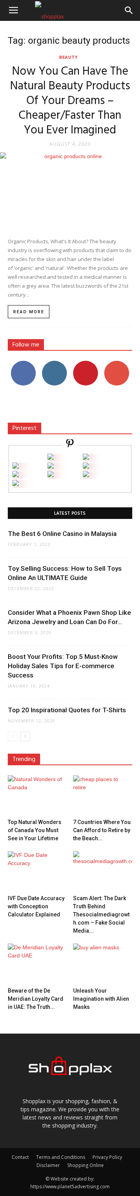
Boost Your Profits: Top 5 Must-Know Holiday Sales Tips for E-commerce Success (63, 666)
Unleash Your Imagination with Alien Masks (101, 999)
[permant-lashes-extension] (50, 475)
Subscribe (117, 364)
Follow (55, 364)
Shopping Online (85, 1165)
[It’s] (15, 475)
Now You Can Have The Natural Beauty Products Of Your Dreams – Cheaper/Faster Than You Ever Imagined (70, 101)
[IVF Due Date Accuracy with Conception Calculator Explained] (37, 871)
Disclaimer (48, 1165)
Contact (20, 1157)
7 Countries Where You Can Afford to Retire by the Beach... (102, 830)
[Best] (86, 475)
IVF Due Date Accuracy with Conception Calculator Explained (36, 906)
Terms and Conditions (60, 1157)
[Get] (86, 457)
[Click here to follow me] (70, 444)
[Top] (15, 484)
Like (23, 364)
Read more (28, 311)
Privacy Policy (107, 1157)
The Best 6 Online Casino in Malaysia (62, 533)
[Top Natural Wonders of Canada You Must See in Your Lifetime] (37, 795)
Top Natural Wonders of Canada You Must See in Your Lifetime (34, 830)
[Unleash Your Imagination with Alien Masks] (103, 963)
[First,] (15, 466)
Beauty (68, 57)
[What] (50, 457)
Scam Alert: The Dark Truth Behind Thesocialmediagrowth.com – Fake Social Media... (101, 914)
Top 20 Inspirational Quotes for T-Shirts (67, 710)
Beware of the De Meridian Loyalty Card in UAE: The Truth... (35, 999)
